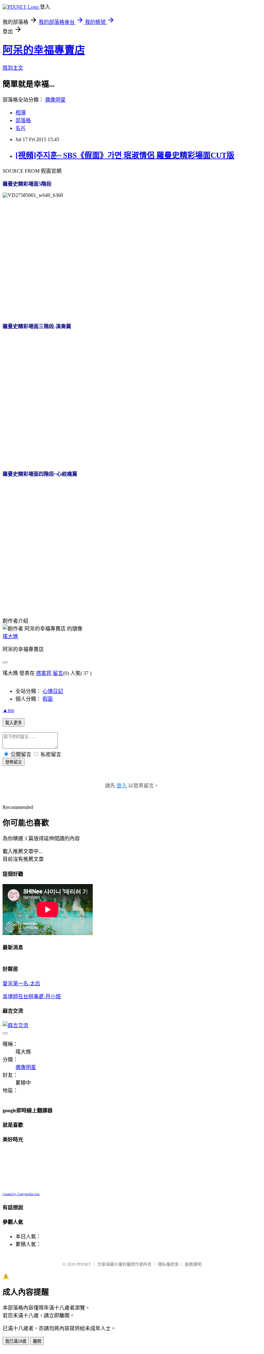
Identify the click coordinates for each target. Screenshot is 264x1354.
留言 (58, 673)
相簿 (20, 112)
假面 (47, 699)
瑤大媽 (10, 636)
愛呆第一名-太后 (21, 983)
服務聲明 (193, 1264)
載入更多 (13, 722)
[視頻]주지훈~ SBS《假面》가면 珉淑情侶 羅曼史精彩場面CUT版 (124, 155)
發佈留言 (13, 762)
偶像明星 (55, 99)
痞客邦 (44, 673)
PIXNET (84, 1264)
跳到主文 (13, 68)
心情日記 (52, 691)
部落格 (23, 120)
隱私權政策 (168, 1264)
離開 (37, 1341)
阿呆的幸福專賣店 (44, 50)
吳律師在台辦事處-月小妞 (32, 996)
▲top (8, 710)
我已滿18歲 (15, 1341)
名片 (20, 128)
